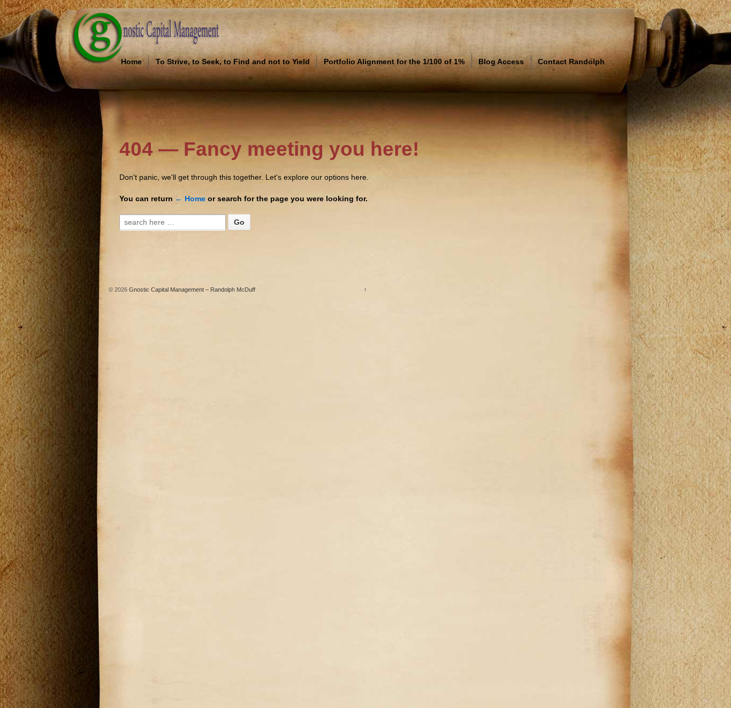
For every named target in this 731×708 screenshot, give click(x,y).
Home (131, 61)
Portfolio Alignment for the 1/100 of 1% (394, 61)
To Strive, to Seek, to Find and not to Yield (233, 61)
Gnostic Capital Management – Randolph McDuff (191, 289)
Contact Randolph (571, 61)
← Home (190, 198)
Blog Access (501, 61)
